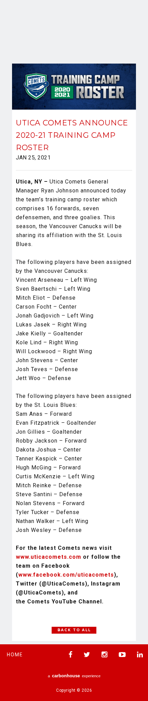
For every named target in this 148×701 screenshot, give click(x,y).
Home (15, 654)
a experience (74, 675)
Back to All (74, 630)
